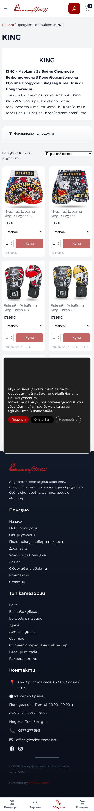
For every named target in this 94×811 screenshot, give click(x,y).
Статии (17, 582)
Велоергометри (24, 658)
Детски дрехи (22, 632)
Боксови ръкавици (25, 618)
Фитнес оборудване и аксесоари (39, 645)
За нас (14, 562)
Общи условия (22, 535)
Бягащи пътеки (23, 652)
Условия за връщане (27, 555)
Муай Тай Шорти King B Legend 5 (19, 213)
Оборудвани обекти (28, 568)
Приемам (19, 419)
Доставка (18, 548)
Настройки (68, 419)
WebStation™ (39, 783)
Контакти (19, 575)
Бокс (13, 605)
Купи (30, 243)
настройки (43, 411)
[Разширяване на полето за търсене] (74, 8)
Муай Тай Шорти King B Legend (66, 213)
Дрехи (14, 625)
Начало (8, 25)
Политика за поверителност (36, 541)
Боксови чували (23, 611)
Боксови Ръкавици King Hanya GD (67, 307)
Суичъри (16, 638)
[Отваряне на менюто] (5, 8)
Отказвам (42, 419)
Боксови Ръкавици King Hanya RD (20, 307)
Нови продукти (23, 528)
